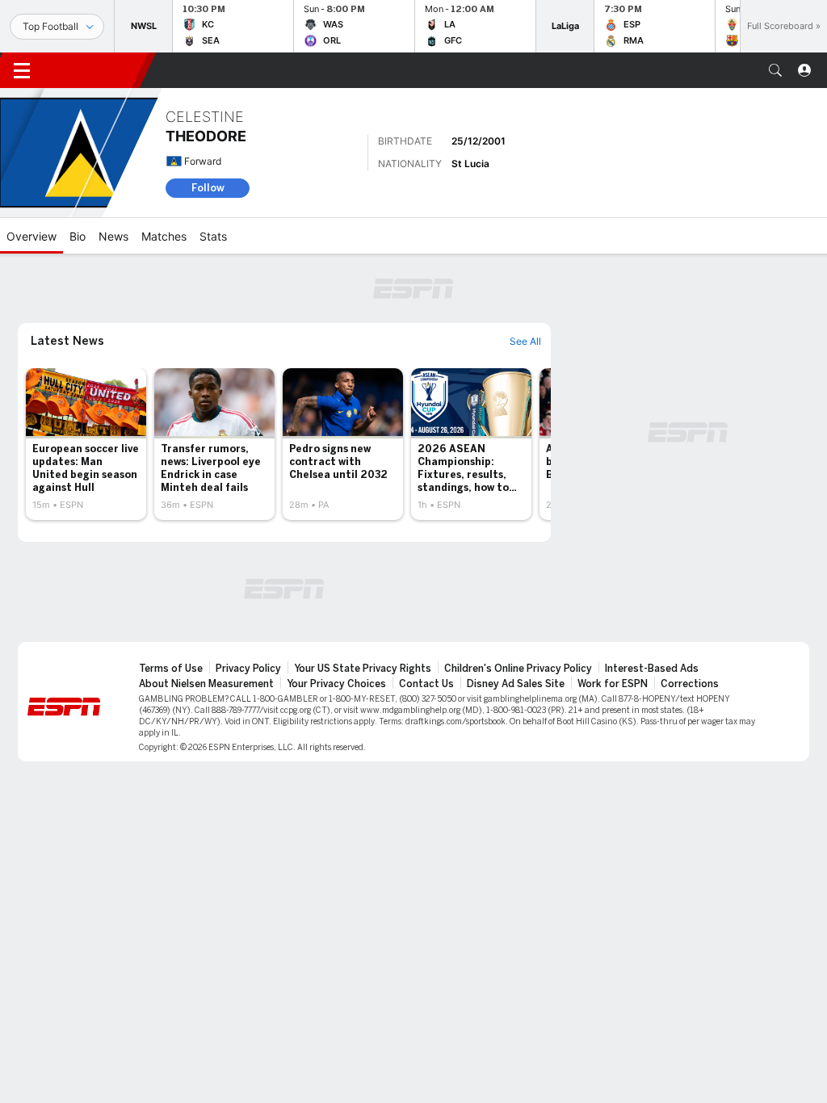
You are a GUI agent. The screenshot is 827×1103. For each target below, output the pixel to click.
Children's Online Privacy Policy (518, 668)
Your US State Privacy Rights (362, 668)
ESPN (95, 70)
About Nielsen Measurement (206, 684)
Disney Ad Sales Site (516, 684)
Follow (208, 188)
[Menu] (22, 70)
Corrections (690, 684)
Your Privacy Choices (336, 684)
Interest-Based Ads (652, 668)
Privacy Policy (248, 668)
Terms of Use (171, 668)
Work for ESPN (612, 684)
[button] (775, 70)
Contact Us (426, 684)
